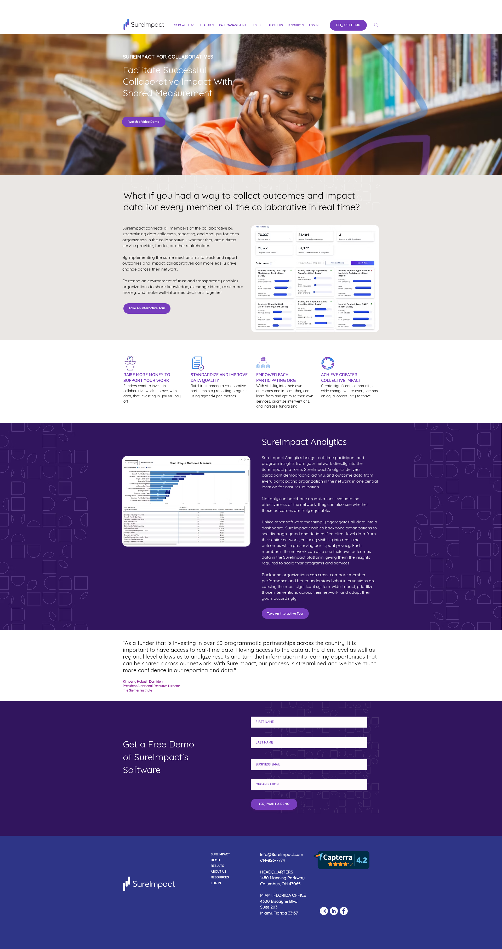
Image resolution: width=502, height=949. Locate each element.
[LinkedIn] (334, 911)
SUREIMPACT (220, 854)
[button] (185, 25)
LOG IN (216, 883)
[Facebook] (344, 911)
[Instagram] (324, 911)
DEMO (215, 860)
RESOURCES (220, 877)
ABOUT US (218, 871)
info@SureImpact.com (281, 854)
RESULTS (217, 866)
